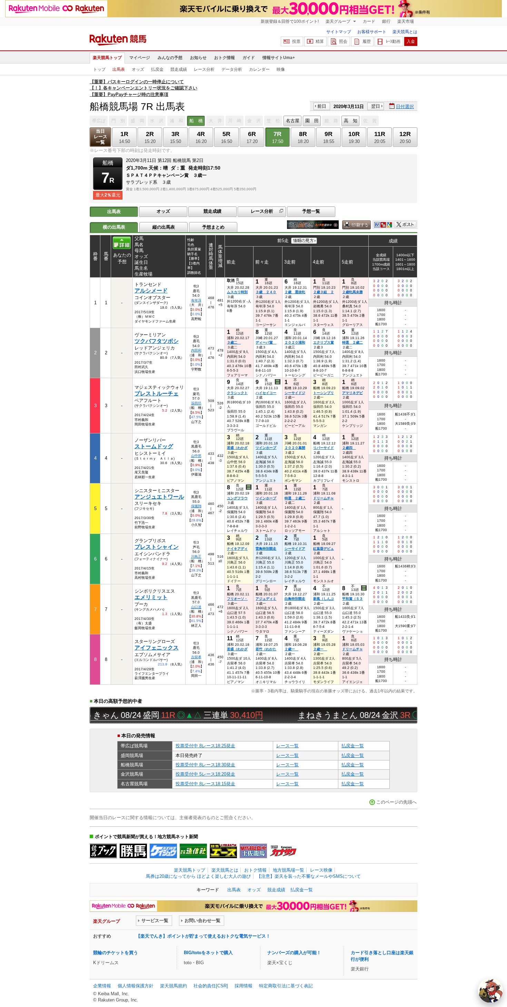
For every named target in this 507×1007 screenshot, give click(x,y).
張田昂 (196, 403)
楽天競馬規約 (173, 985)
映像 (281, 69)
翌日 (375, 106)
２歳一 (291, 649)
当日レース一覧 (100, 136)
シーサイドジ (295, 393)
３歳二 (234, 342)
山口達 (196, 607)
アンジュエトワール (159, 497)
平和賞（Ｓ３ (352, 599)
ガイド (248, 57)
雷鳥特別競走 (266, 548)
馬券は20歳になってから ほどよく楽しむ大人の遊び (198, 876)
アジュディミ (266, 599)
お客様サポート (371, 31)
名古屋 (292, 120)
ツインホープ (266, 448)
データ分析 (231, 69)
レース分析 (204, 69)
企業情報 (102, 985)
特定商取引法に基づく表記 (286, 985)
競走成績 (178, 69)
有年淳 (196, 300)
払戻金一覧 (352, 745)
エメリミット (151, 597)
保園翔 (196, 506)
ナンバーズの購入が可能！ (294, 952)
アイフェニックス (157, 648)
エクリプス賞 (323, 342)
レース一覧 (287, 745)
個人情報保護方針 (135, 985)
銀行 (386, 21)
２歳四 (349, 448)
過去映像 (278, 382)
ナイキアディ (237, 548)
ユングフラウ (237, 498)
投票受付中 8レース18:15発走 (205, 783)
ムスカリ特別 (237, 292)
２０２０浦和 (295, 342)
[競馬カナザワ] (283, 851)
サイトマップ (338, 31)
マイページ (139, 57)
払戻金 (157, 69)
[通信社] (193, 851)
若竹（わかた (266, 649)
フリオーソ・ (237, 599)
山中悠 (196, 456)
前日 (321, 106)
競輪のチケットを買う (115, 952)
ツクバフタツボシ (157, 341)
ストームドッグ (154, 446)
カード (369, 21)
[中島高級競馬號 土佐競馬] (253, 851)
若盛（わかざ (237, 448)
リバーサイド (323, 448)
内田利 (196, 350)
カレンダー (259, 69)
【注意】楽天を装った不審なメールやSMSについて (309, 876)
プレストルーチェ (157, 393)
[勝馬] (133, 851)
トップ (99, 69)
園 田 (312, 120)
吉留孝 (196, 657)
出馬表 (118, 69)
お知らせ (198, 57)
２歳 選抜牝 (295, 292)
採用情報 (243, 985)
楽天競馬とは (404, 31)
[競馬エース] (223, 851)
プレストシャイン (157, 547)
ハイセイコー (266, 393)
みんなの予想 (170, 57)
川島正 (196, 556)
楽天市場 (405, 21)
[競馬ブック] (103, 851)
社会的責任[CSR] (210, 985)
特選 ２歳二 (352, 342)
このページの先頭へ (396, 802)
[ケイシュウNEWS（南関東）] (163, 851)
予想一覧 (311, 211)
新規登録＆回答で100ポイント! (290, 21)
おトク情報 (224, 57)
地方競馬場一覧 (288, 870)
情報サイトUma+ (278, 57)
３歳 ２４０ (266, 292)
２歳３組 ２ (323, 292)
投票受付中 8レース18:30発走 (205, 764)
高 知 (350, 120)
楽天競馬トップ (107, 57)
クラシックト (237, 393)
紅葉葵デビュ (323, 548)
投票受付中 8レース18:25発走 (205, 745)
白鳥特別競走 (295, 599)
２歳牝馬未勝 (352, 292)
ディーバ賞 (266, 342)
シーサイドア (295, 548)
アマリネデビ (352, 393)
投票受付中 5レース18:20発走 (205, 774)
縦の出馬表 (163, 227)
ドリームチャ (323, 498)
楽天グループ (338, 21)
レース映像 (321, 870)
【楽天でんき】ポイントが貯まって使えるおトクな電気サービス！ (203, 936)
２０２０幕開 (295, 448)
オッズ (138, 69)
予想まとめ (213, 227)
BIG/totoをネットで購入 (208, 952)
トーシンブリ (323, 393)
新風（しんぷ (323, 599)
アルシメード (151, 291)
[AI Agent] (490, 990)
